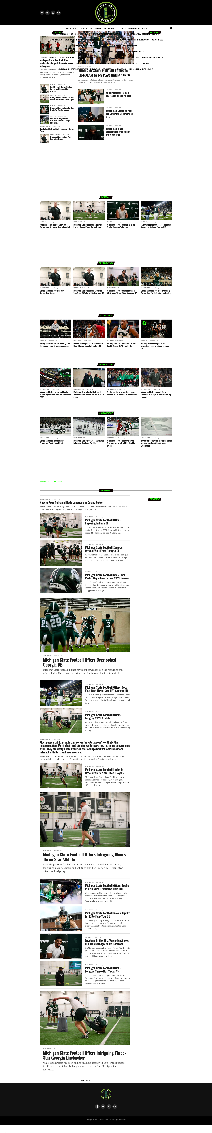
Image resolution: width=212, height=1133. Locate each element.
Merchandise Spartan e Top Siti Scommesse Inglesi (145, 57)
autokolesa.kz (109, 28)
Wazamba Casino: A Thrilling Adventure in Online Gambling (79, 69)
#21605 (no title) (70, 28)
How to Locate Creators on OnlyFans (124, 45)
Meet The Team (120, 57)
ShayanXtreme (111, 1121)
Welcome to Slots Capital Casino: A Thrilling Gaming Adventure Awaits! (128, 69)
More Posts (85, 1080)
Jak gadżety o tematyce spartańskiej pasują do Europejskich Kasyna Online (75, 57)
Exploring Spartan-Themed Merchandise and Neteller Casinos (127, 40)
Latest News (108, 57)
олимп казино (56, 481)
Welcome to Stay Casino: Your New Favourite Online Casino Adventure (106, 75)
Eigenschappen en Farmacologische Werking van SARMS (84, 40)
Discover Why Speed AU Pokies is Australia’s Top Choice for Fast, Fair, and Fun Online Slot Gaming (125, 34)
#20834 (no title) (86, 28)
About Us (98, 28)
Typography (144, 63)
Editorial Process (55, 40)
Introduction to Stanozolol (134, 51)
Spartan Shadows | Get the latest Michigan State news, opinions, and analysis (103, 63)
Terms (135, 63)
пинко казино (45, 481)
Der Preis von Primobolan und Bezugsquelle (132, 28)
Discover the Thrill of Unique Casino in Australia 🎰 (71, 34)
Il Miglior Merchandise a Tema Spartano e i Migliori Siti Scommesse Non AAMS (94, 51)
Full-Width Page (157, 40)
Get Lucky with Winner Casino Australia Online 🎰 (92, 45)
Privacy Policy (68, 63)
